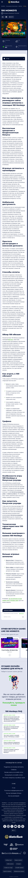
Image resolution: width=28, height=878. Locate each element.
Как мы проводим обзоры (13, 793)
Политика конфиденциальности (13, 790)
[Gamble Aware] (12, 853)
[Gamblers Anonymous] (11, 844)
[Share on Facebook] (6, 17)
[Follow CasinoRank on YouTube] (15, 826)
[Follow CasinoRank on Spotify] (19, 826)
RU (13, 830)
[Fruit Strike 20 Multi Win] (9, 647)
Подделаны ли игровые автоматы (14, 767)
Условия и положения (13, 876)
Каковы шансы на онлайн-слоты (13, 772)
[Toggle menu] (2, 1)
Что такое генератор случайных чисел (13, 777)
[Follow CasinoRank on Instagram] (8, 826)
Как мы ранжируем (13, 796)
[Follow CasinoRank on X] (11, 826)
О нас (13, 788)
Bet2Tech (10, 339)
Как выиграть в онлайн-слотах (14, 775)
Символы (13, 769)
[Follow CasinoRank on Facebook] (4, 826)
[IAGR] (6, 844)
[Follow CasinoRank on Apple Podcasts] (22, 826)
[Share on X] (2, 17)
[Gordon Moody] (14, 849)
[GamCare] (19, 844)
